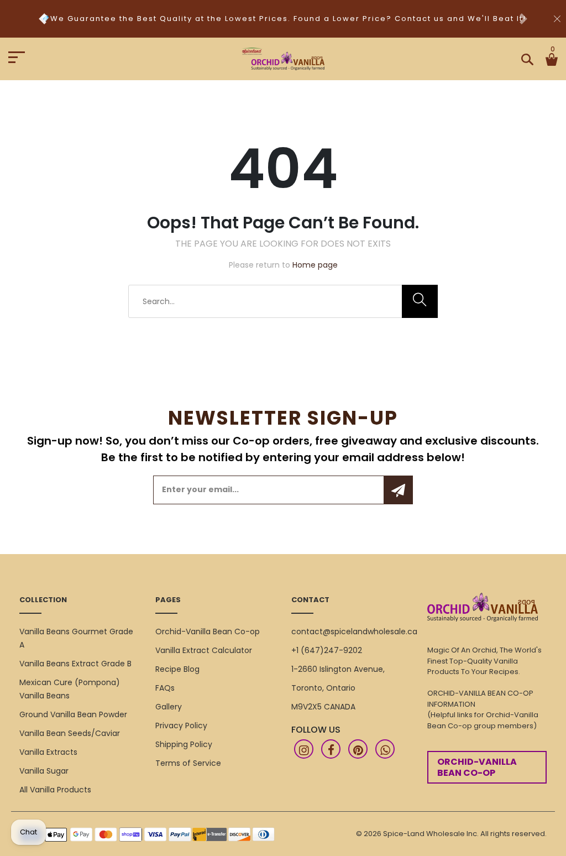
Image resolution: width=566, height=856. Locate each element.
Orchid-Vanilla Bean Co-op (207, 631)
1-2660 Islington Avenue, (338, 669)
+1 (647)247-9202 (326, 650)
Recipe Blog (177, 669)
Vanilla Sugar (44, 770)
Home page (315, 264)
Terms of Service (188, 763)
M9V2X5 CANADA (323, 706)
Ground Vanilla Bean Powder (73, 714)
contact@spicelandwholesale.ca (354, 631)
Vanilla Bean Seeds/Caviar (69, 733)
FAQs (165, 687)
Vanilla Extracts (48, 752)
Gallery (168, 706)
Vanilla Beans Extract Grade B (75, 663)
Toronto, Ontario (323, 687)
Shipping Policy (183, 744)
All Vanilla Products (55, 789)
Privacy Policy (181, 725)
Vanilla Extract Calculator (203, 650)
